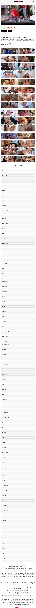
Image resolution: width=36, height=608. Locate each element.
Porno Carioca (4, 414)
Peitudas (3, 397)
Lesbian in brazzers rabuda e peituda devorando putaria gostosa (9, 124)
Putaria (3, 437)
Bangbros (3, 180)
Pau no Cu (3, 394)
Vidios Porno (4, 520)
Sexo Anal (3, 465)
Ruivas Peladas (4, 455)
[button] (33, 1)
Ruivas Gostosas (5, 452)
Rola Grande (4, 447)
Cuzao (3, 233)
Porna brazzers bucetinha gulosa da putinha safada (26, 139)
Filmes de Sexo (4, 258)
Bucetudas (4, 205)
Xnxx (2, 538)
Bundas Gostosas (5, 210)
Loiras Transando (5, 316)
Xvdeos (3, 543)
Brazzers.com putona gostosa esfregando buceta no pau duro (9, 139)
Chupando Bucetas (5, 223)
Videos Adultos (4, 505)
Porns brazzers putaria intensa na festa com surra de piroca (26, 124)
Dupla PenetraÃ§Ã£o (5, 243)
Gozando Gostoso (5, 286)
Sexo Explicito (4, 470)
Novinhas (3, 379)
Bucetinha (3, 203)
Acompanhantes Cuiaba (18, 607)
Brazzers (10, 43)
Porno (3, 409)
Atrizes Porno (4, 175)
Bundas (3, 208)
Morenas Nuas (4, 334)
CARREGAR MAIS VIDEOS (18, 165)
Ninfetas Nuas (4, 374)
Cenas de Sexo (4, 220)
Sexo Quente (4, 482)
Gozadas (3, 278)
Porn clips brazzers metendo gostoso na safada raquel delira (26, 116)
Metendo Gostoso (5, 321)
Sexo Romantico (5, 485)
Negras (3, 359)
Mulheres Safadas (5, 354)
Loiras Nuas (4, 311)
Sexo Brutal (4, 467)
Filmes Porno (4, 263)
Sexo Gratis (4, 477)
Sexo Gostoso (4, 475)
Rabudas (3, 442)
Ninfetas (3, 369)
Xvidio (3, 548)
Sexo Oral (3, 480)
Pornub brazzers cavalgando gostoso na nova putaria (9, 101)
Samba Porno (4, 460)
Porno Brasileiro (5, 412)
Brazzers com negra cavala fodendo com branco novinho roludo (9, 70)
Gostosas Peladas (5, 273)
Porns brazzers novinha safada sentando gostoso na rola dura (26, 147)
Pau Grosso (4, 392)
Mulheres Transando (6, 356)
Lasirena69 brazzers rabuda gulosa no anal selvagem (9, 93)
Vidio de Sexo (4, 515)
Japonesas (3, 306)
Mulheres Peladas (5, 351)
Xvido (3, 550)
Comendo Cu (4, 228)
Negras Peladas (5, 364)
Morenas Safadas (5, 339)
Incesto (3, 301)
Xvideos (3, 545)
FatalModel (4, 248)
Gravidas (3, 293)
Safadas (3, 457)
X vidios (3, 530)
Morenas (3, 329)
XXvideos (3, 553)
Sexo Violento (4, 490)
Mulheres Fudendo (5, 344)
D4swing (3, 238)
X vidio (3, 528)
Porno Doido (4, 419)
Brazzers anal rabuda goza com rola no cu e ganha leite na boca (26, 70)
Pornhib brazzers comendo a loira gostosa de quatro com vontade (9, 116)
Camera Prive (4, 218)
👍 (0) (4, 27)
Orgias (3, 384)
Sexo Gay (3, 472)
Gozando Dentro (5, 283)
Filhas (3, 253)
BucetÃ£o (3, 200)
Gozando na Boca (5, 288)
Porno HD (3, 427)
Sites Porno (4, 495)
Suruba (3, 500)
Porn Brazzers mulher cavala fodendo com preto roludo (9, 62)
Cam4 (2, 215)
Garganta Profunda (5, 266)
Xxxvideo (3, 558)
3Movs (3, 170)
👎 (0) (8, 27)
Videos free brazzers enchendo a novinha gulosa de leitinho (9, 147)
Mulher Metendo (5, 341)
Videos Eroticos (5, 510)
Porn (3, 404)
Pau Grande (4, 389)
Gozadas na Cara (5, 281)
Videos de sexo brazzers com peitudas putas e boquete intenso (26, 101)
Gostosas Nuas (4, 271)
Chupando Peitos (5, 225)
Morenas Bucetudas (5, 331)
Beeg (2, 185)
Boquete (3, 190)
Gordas (3, 268)
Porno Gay (4, 422)
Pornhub (3, 407)
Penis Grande (4, 399)
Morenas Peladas (5, 336)
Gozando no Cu (4, 291)
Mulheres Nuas (4, 349)
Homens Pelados (5, 296)
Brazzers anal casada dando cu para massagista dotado (26, 62)
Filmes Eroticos (5, 261)
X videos (3, 525)
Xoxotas (3, 540)
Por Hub (3, 402)
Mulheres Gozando (5, 346)
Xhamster (3, 533)
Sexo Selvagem (4, 487)
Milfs (3, 326)
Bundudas (3, 213)
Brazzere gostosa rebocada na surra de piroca (26, 93)
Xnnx (2, 535)
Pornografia (4, 432)
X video (3, 523)
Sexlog (3, 462)
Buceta (3, 198)
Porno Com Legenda (5, 417)
